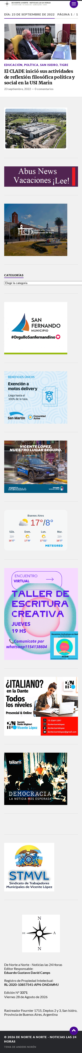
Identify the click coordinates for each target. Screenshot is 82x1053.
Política (31, 65)
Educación (13, 65)
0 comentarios (44, 89)
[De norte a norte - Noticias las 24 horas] (41, 4)
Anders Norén (26, 1046)
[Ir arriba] (74, 1031)
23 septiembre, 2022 (17, 89)
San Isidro (49, 65)
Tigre (64, 65)
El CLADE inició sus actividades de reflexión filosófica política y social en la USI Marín (39, 77)
